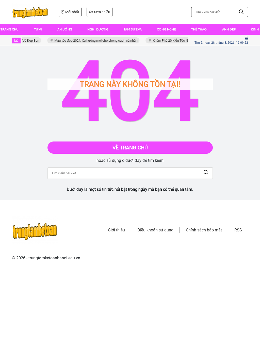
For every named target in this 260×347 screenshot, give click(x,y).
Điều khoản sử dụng (155, 230)
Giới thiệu (116, 230)
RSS (238, 230)
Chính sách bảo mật (204, 230)
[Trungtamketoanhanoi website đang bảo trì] (30, 12)
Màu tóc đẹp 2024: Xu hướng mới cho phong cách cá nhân (94, 40)
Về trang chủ (130, 148)
